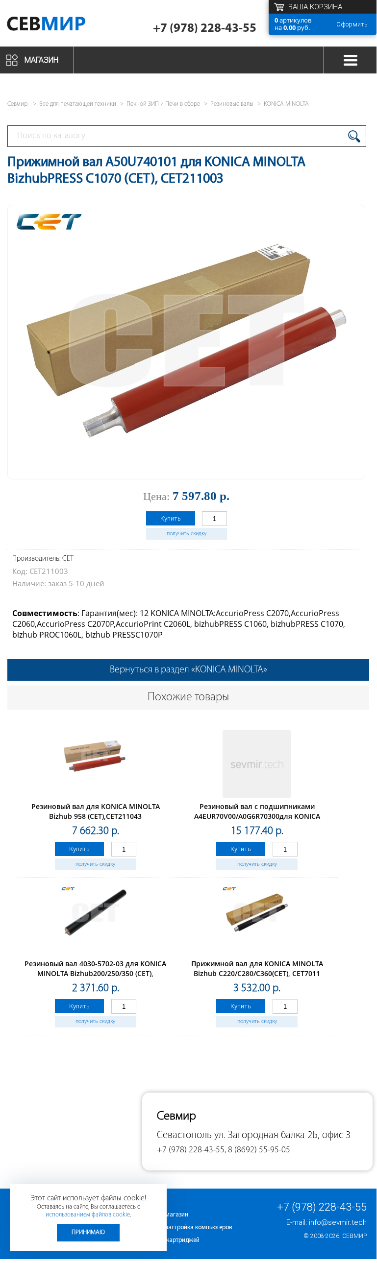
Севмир (354, 1236)
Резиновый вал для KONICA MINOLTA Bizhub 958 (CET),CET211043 (95, 811)
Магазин (41, 60)
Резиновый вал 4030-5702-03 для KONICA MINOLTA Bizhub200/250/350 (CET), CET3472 (95, 973)
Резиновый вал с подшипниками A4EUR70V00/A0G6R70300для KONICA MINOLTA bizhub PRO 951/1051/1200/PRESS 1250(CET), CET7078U (256, 821)
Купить (170, 518)
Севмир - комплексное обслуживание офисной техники (60, 25)
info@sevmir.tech (338, 1222)
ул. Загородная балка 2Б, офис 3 (282, 1135)
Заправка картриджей (169, 1240)
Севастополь (184, 1135)
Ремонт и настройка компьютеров (185, 1227)
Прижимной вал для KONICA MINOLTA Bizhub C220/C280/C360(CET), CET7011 (257, 968)
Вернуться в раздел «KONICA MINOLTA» (188, 670)
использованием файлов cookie (88, 1215)
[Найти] (354, 136)
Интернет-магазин (163, 1215)
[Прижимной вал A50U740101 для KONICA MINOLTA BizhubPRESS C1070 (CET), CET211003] (186, 467)
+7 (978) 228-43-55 (204, 29)
